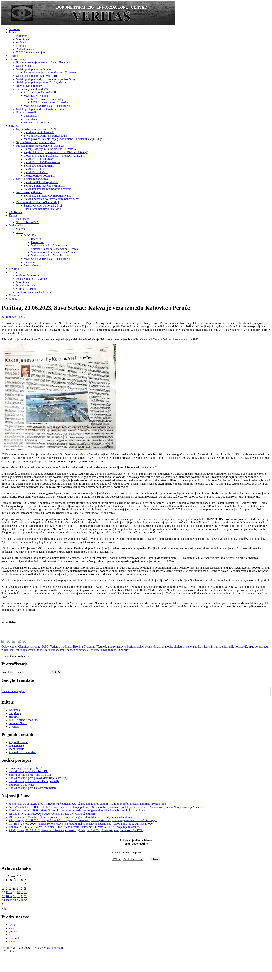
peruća (259, 646)
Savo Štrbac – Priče (27, 222)
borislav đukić (135, 646)
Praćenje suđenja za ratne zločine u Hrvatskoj (50, 72)
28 (18, 900)
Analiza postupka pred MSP (40, 92)
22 (22, 896)
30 (25, 900)
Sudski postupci (18, 59)
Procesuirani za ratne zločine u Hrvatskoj (40, 145)
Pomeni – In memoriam (37, 122)
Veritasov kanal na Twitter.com (34, 292)
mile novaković (238, 646)
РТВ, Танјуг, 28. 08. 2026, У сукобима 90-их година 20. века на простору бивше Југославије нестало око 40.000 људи (83, 820)
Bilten (12, 32)
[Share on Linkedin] (20, 642)
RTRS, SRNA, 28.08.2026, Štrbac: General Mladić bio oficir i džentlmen (52, 813)
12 (10, 892)
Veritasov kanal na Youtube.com (50, 255)
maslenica (222, 646)
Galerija (21, 228)
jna (213, 646)
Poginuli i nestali (26, 112)
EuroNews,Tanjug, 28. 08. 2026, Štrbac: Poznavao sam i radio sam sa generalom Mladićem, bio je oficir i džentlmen (77, 810)
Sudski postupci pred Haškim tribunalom (40, 109)
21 (18, 896)
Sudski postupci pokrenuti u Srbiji (43, 205)
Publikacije (22, 218)
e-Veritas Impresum (27, 275)
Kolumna (21, 35)
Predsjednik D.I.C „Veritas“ (32, 278)
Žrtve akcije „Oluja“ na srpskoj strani (45, 135)
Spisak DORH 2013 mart (38, 158)
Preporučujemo (32, 265)
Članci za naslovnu (29, 646)
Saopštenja (22, 39)
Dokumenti (37, 242)
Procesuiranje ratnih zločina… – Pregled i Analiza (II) (55, 155)
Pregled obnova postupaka (39, 175)
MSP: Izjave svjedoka (36, 95)
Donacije (14, 295)
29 (22, 900)
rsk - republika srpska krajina (27, 649)
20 (14, 896)
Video (19, 232)
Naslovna (14, 29)
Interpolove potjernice (29, 85)
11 (7, 892)
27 (14, 900)
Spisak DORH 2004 (36, 172)
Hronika (21, 45)
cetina (148, 646)
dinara (157, 646)
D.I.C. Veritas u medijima (31, 52)
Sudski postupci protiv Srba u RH (36, 69)
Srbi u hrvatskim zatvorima (32, 178)
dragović (167, 646)
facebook (14, 938)
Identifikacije (31, 119)
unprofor (124, 649)
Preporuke (15, 268)
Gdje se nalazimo (26, 288)
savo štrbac (51, 649)
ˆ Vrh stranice (9, 951)
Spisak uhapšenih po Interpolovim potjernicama (51, 198)
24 (3, 900)
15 (22, 892)
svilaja (94, 649)
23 (25, 896)
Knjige (13, 215)
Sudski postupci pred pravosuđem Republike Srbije (46, 79)
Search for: (7, 672)
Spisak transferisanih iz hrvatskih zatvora (47, 188)
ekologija (179, 646)
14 (18, 892)
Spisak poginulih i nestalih (39, 132)
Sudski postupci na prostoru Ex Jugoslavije (41, 82)
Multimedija (16, 225)
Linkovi (13, 298)
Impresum (57, 947)
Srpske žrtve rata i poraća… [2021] (36, 129)
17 (3, 896)
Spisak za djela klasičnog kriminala (44, 185)
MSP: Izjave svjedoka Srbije (47, 99)
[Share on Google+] (14, 642)
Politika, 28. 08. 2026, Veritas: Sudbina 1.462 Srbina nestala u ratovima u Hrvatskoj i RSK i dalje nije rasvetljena (75, 827)
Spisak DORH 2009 (36, 168)
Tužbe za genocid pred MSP (32, 89)
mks (251, 646)
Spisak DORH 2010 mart (38, 165)
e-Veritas (21, 42)
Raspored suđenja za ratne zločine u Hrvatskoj (43, 62)
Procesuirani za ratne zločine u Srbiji (37, 202)
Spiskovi (14, 125)
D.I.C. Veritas (32, 235)
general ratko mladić (198, 646)
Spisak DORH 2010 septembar (42, 162)
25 (7, 900)
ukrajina (113, 649)
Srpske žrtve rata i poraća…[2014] (36, 142)
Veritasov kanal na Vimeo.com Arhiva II (54, 252)
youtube (13, 931)
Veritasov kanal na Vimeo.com (49, 245)
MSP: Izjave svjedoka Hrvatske (49, 102)
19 (10, 896)
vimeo (12, 928)
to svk (103, 649)
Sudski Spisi (23, 65)
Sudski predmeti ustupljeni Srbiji (43, 208)
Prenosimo (30, 262)
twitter (12, 924)
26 (10, 900)
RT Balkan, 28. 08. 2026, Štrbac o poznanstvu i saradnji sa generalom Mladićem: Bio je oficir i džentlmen (70, 817)
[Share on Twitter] (9, 642)
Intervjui (36, 238)
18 (7, 896)
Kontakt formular (26, 285)
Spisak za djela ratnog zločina (41, 182)
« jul (4, 908)
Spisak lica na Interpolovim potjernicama (47, 195)
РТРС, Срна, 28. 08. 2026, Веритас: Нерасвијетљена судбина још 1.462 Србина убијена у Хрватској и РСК (76, 830)
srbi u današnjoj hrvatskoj (74, 649)
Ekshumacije (31, 115)
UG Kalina (15, 212)
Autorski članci (25, 49)
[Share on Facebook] (3, 642)
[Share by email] (25, 642)
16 (25, 892)
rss (10, 934)
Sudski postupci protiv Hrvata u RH (37, 75)
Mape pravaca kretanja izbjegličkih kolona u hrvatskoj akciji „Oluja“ (64, 139)
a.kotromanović (117, 646)
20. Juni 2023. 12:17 (13, 316)
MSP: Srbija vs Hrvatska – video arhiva (47, 105)
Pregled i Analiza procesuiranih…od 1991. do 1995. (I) (56, 152)
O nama (13, 272)
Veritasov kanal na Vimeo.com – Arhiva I (55, 248)
